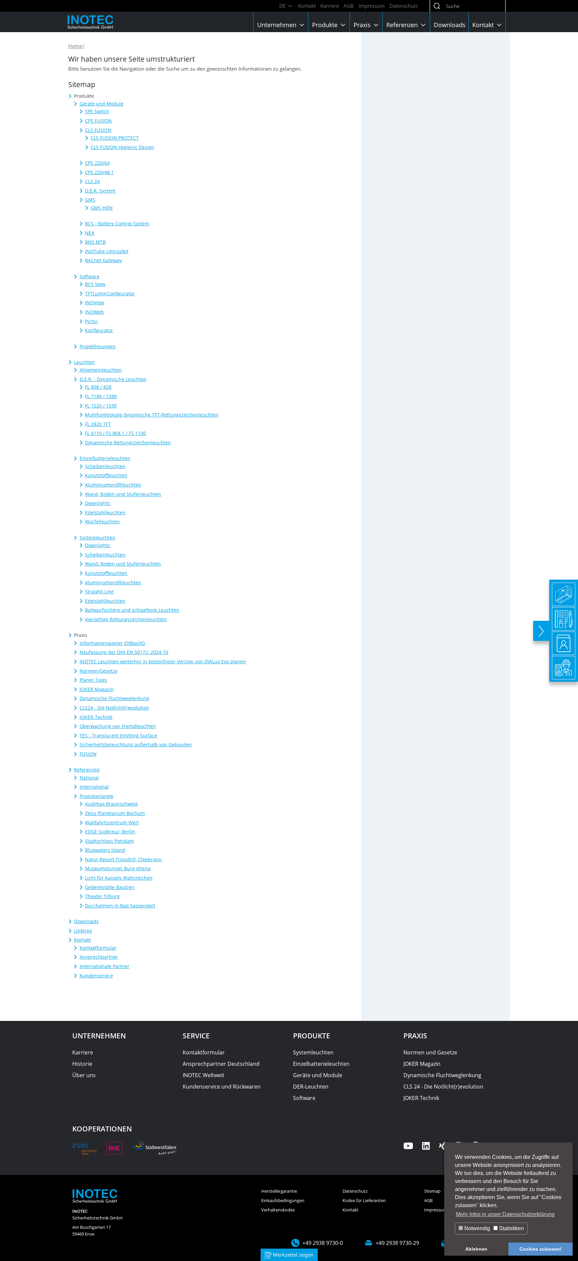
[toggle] (541, 631)
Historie (82, 1063)
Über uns (84, 1075)
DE (283, 5)
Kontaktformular (204, 1052)
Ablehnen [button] (476, 1249)
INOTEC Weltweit (203, 1075)
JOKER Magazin (422, 1063)
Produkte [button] (325, 25)
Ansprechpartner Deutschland (221, 1063)
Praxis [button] (363, 25)
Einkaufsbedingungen (282, 1200)
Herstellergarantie (279, 1191)
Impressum (372, 5)
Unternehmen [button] (277, 25)
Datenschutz (403, 5)
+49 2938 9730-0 (322, 1243)
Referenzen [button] (402, 25)
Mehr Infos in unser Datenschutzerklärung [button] (505, 1214)
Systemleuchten (313, 1052)
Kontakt (307, 5)
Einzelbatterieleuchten (321, 1063)
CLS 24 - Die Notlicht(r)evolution (443, 1086)
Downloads (450, 25)
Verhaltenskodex (278, 1209)
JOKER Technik (421, 1098)
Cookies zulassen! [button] (540, 1249)
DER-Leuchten (310, 1086)
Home (75, 46)
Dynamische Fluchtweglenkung (442, 1075)
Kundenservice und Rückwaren (222, 1086)
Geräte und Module (317, 1075)
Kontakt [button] (483, 25)
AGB (349, 5)
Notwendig (476, 1228)
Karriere (329, 5)
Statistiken (511, 1228)
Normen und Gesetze (430, 1052)
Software (304, 1098)
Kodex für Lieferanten (364, 1200)
